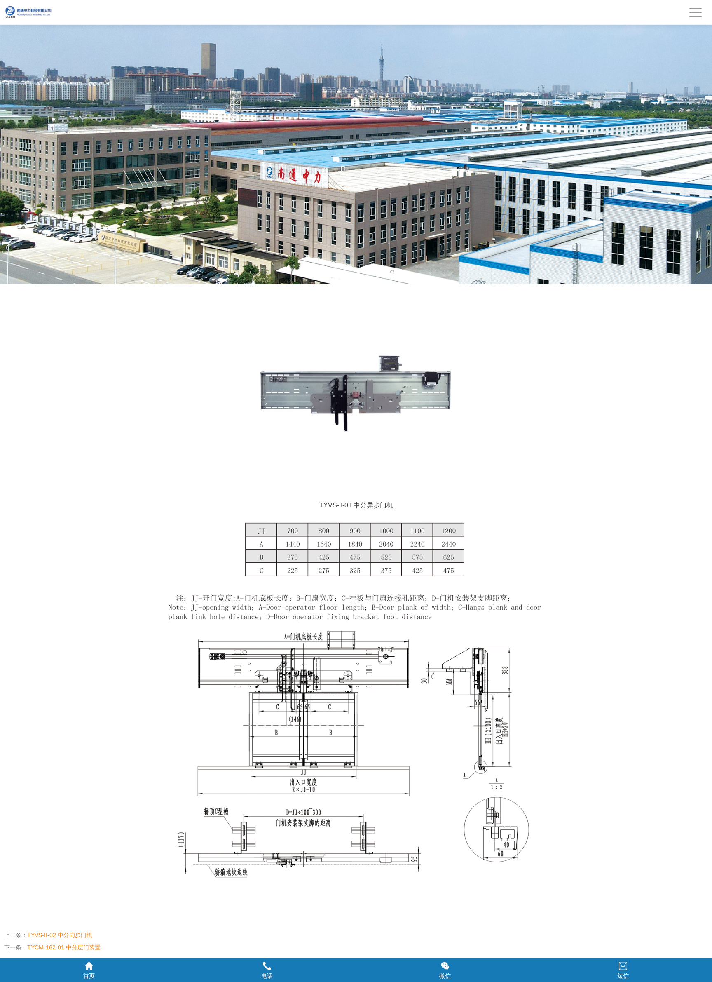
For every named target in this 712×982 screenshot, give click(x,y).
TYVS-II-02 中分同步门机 (59, 935)
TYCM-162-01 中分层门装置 (64, 947)
